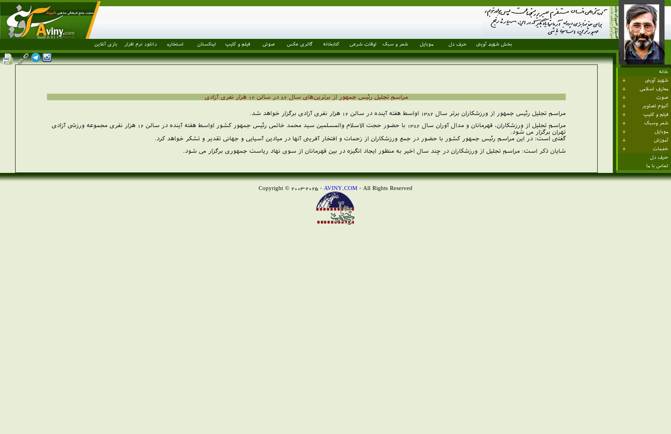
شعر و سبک (395, 44)
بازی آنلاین (105, 44)
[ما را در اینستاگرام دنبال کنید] (47, 60)
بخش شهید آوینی (494, 44)
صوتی (268, 44)
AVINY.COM (340, 188)
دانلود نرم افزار (140, 44)
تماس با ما (657, 166)
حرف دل (457, 44)
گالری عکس (300, 44)
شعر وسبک (656, 123)
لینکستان (206, 44)
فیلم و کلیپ (237, 44)
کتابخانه (331, 44)
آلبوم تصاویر (655, 106)
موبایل (426, 44)
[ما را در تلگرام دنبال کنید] (35, 60)
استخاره (175, 44)
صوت (662, 97)
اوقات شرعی (363, 44)
